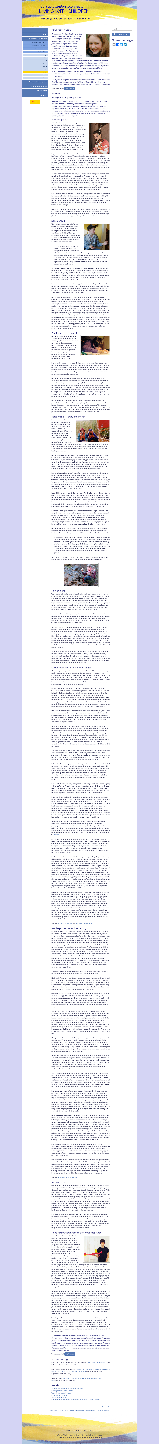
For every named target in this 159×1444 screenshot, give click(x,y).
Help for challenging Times (92, 1410)
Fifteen (45, 75)
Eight (45, 55)
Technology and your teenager (67, 1177)
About (45, 34)
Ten (46, 60)
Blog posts (43, 95)
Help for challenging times (38, 86)
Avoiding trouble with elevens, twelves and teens (67, 1388)
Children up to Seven (41, 48)
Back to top (106, 1406)
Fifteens (56, 835)
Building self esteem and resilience (62, 1391)
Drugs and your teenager (84, 923)
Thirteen (45, 69)
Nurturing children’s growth (38, 82)
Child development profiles (38, 39)
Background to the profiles (39, 42)
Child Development (63, 1410)
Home (45, 30)
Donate (35, 102)
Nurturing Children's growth (76, 1410)
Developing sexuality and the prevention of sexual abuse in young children (75, 1399)
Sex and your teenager (65, 923)
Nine (45, 58)
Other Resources (41, 91)
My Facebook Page (121, 34)
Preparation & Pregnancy (39, 45)
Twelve (45, 66)
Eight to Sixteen (42, 52)
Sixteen (45, 78)
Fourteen (44, 72)
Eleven (45, 63)
